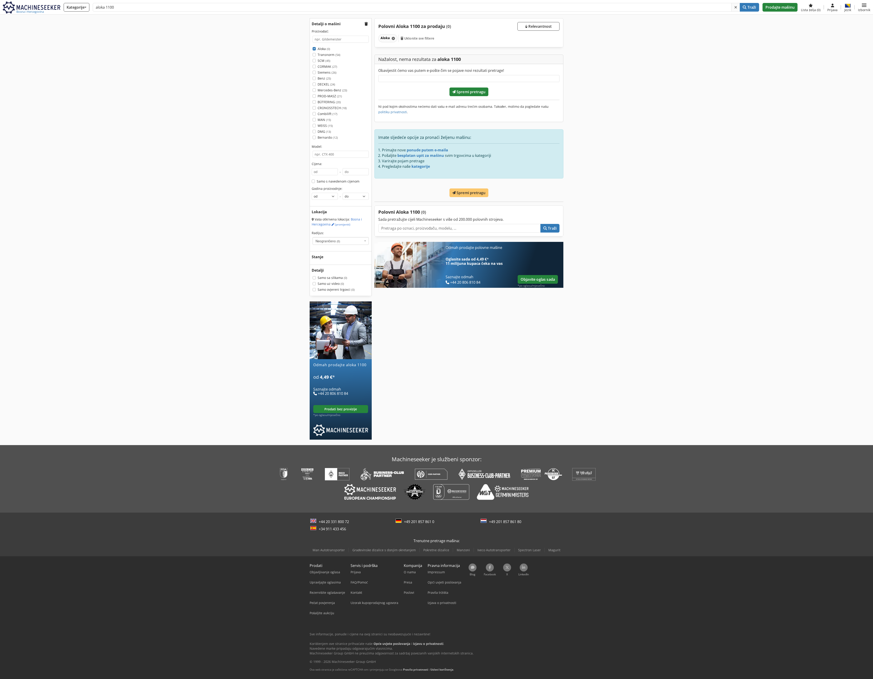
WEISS (325, 125)
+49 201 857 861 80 (505, 521)
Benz (324, 78)
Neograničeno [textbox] (328, 241)
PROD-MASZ (330, 96)
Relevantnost (539, 26)
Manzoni (463, 550)
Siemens (327, 72)
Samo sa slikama (332, 278)
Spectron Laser (529, 550)
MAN (324, 120)
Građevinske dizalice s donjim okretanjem (384, 550)
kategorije (420, 166)
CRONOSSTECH (332, 108)
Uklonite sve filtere (418, 38)
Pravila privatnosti (415, 669)
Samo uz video (331, 283)
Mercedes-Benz (332, 90)
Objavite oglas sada (538, 279)
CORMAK (327, 66)
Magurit (554, 550)
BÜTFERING (329, 102)
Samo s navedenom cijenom (338, 181)
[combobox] (341, 241)
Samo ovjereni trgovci (336, 289)
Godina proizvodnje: (327, 188)
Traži (751, 7)
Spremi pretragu (471, 91)
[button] (864, 7)
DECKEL (326, 84)
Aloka (324, 49)
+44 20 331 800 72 (334, 521)
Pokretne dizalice (436, 550)
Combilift (327, 114)
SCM (324, 60)
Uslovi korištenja (441, 669)
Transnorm (329, 55)
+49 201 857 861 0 (419, 521)
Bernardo (328, 137)
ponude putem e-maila (427, 150)
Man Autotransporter (329, 550)
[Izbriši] (735, 7)
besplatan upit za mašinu (420, 155)
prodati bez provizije (340, 409)
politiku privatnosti (392, 112)
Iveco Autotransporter (494, 550)
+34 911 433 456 (332, 528)
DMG (324, 131)
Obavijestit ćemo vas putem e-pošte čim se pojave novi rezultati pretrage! (441, 70)
